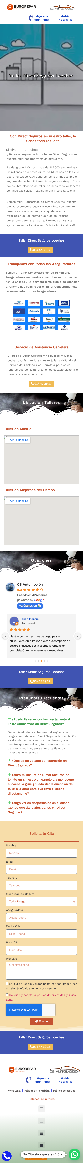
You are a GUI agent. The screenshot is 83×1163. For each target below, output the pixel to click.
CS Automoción (30, 584)
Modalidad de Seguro (20, 894)
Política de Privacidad (37, 1090)
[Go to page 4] (47, 660)
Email (9, 861)
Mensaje (11, 958)
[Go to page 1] (38, 661)
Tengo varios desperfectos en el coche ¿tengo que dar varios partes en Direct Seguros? (38, 807)
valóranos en (28, 605)
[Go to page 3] (44, 661)
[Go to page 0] (35, 660)
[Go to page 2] (41, 661)
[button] (42, 722)
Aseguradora (14, 910)
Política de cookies (64, 1090)
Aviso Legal (14, 1090)
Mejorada (42, 16)
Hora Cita (12, 942)
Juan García (30, 619)
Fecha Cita (13, 926)
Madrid (65, 16)
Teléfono (11, 877)
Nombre (11, 845)
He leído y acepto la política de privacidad (37, 995)
